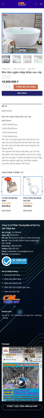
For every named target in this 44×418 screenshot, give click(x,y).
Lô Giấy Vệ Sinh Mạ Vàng (9, 199)
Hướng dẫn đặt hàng (12, 275)
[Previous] (5, 33)
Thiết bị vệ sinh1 (19, 69)
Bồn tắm (31, 69)
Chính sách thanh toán (12, 283)
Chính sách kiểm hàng (12, 279)
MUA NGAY (6, 211)
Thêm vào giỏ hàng (26, 87)
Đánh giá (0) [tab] (7, 111)
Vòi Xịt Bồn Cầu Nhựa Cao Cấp (32, 199)
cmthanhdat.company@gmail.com (20, 251)
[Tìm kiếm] (36, 4)
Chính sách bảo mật (11, 292)
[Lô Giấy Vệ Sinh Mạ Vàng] (11, 186)
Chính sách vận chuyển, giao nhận (17, 288)
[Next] (38, 33)
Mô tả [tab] (4, 106)
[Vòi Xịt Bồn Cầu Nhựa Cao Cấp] (32, 186)
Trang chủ (6, 69)
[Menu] (3, 4)
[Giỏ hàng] (41, 4)
